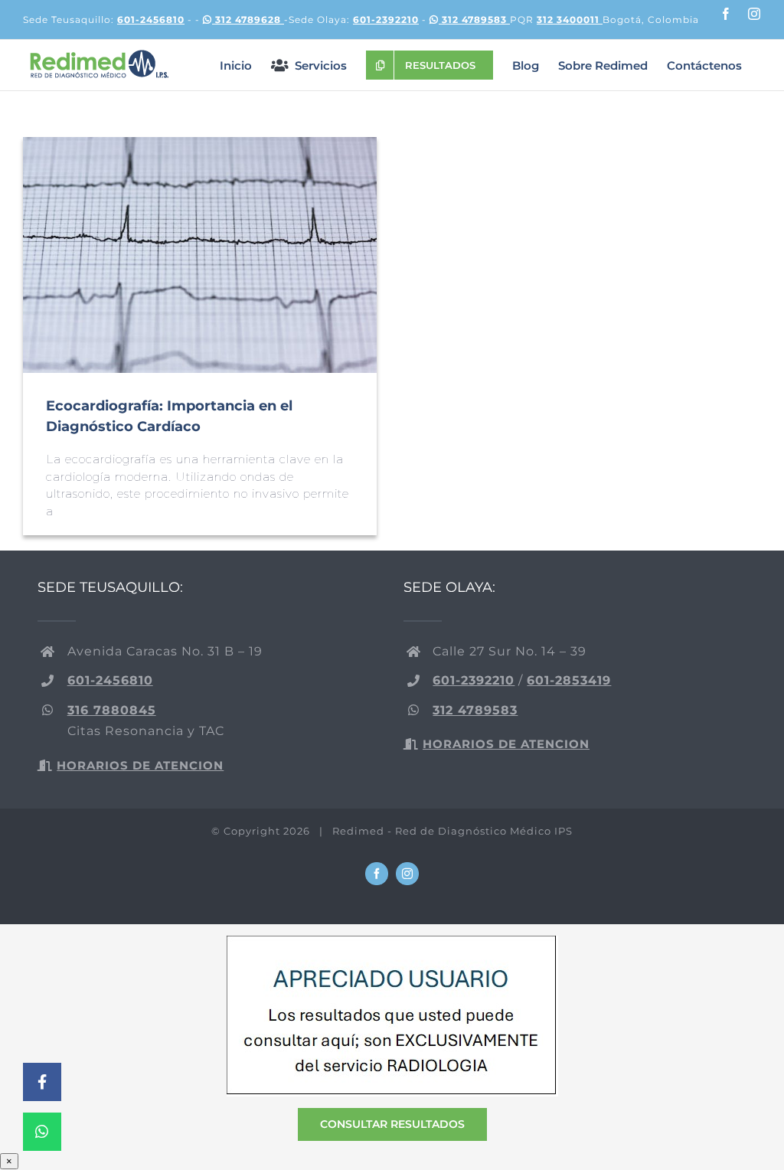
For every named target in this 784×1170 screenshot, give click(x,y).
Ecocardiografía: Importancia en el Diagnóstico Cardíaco (200, 255)
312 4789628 (248, 19)
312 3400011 (570, 19)
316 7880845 (111, 710)
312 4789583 (474, 19)
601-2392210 (386, 19)
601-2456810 (151, 19)
